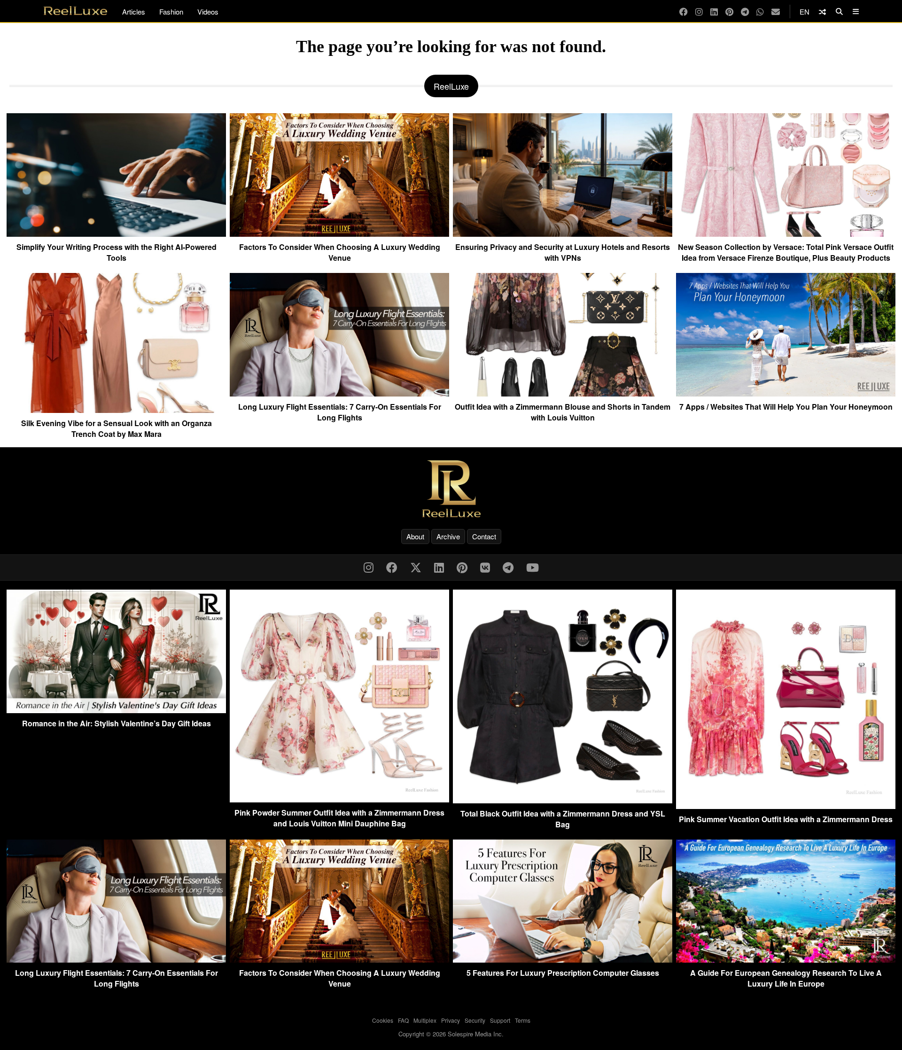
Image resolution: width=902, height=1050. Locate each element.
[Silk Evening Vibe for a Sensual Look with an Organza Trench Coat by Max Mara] (116, 409)
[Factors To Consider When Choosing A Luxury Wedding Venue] (339, 233)
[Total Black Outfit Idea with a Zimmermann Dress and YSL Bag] (562, 800)
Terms (522, 1020)
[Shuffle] (822, 11)
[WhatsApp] (760, 11)
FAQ (403, 1020)
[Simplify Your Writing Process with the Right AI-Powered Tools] (116, 233)
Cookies (382, 1020)
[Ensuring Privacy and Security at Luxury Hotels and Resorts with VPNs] (562, 233)
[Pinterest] (729, 11)
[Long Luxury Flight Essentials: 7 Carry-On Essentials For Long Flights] (339, 393)
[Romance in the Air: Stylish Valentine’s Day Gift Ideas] (116, 710)
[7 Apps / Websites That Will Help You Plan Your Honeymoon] (785, 393)
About (415, 536)
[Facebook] (683, 11)
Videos (207, 11)
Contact (484, 536)
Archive (448, 536)
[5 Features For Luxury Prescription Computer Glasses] (562, 959)
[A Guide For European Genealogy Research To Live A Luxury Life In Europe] (785, 959)
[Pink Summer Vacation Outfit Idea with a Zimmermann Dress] (785, 806)
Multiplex (424, 1020)
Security (475, 1020)
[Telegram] (745, 11)
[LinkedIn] (714, 11)
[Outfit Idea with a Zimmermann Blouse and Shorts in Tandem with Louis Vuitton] (562, 393)
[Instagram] (699, 11)
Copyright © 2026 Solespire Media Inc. (451, 1033)
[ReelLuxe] (451, 488)
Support (500, 1020)
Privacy (450, 1020)
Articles (133, 11)
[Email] (776, 11)
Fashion (171, 11)
